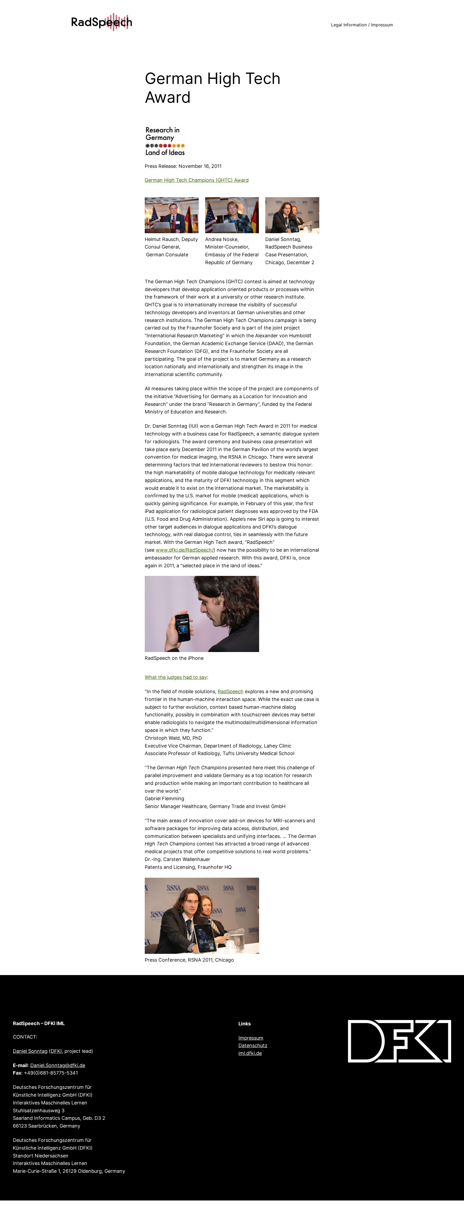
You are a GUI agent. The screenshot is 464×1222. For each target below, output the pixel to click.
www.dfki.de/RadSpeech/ (184, 550)
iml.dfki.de (250, 1053)
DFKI (56, 1051)
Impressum (250, 1038)
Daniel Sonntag (30, 1051)
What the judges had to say (176, 677)
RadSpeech (231, 691)
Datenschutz (252, 1045)
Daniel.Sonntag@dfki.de (57, 1065)
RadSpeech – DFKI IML (39, 1023)
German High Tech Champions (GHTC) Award (197, 180)
